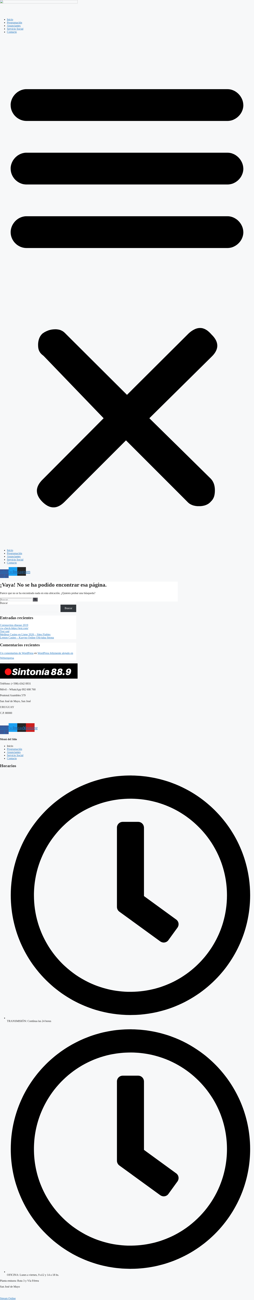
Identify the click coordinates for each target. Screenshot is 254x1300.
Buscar (4, 603)
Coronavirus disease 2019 (14, 625)
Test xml (4, 631)
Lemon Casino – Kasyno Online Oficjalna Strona (27, 637)
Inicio (10, 19)
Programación (14, 22)
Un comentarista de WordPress (17, 653)
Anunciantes (14, 25)
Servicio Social (15, 28)
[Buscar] (35, 599)
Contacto (12, 31)
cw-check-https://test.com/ (14, 628)
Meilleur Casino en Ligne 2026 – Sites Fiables (25, 634)
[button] (127, 291)
